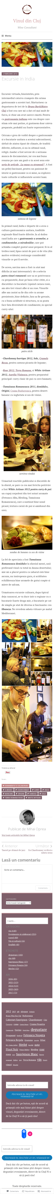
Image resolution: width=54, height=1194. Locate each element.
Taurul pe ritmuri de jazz (13, 847)
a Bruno (8, 790)
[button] (19, 630)
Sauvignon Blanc (27, 1054)
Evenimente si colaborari (16, 786)
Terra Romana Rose (14, 798)
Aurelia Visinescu (17, 374)
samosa (33, 794)
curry (36, 790)
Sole (44, 794)
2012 (8, 1011)
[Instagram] (30, 1134)
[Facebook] (24, 1131)
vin (39, 1059)
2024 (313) (13, 985)
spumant (9, 1060)
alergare (24, 1011)
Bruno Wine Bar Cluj (13, 1016)
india (47, 790)
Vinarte (45, 1060)
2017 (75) (12, 992)
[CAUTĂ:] (27, 921)
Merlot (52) (13, 968)
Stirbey (15, 1060)
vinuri (9, 1064)
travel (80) (13, 937)
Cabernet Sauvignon (16, 1019)
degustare (39, 1029)
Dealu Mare (26, 1030)
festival (19, 1035)
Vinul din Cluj (27, 21)
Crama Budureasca (20, 390)
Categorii (11, 899)
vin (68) (11, 958)
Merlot (23, 1044)
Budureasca (27, 1015)
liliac (42, 1039)
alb (18, 1011)
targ (20, 1060)
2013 (14, 1012)
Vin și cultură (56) (16, 941)
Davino (18, 1030)
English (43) (13, 944)
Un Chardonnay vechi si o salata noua (40, 849)
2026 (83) (12, 979)
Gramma (28, 1040)
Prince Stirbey (24, 1050)
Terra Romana (29, 1059)
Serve (41, 1054)
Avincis (32, 1012)
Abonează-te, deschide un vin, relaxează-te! (27, 1095)
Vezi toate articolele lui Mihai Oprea (18, 835)
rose (41, 1049)
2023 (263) (13, 989)
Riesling (34, 1049)
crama (16, 1024)
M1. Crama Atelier (12, 1045)
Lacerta (36, 1040)
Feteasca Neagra (34, 1035)
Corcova (9, 1024)
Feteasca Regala (14, 1039)
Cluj (45, 1020)
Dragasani (10, 1035)
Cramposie (9, 1030)
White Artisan (34, 798)
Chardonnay (23, 790)
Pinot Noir (12, 1049)
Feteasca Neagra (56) (18, 965)
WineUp (15, 1065)
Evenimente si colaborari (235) (22, 934)
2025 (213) (13, 982)
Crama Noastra (37, 1024)
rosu (8, 1054)
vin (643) (12, 930)
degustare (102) (15, 954)
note (37, 1044)
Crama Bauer (24, 1024)
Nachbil (30, 1045)
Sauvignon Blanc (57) (18, 961)
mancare (9, 794)
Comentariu (43, 888)
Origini (21, 794)
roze (13, 1055)
